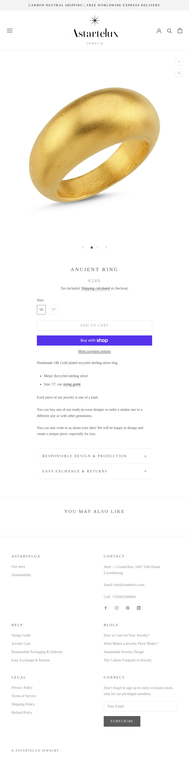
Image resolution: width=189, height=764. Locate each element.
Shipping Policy (23, 704)
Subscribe (122, 721)
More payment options (94, 351)
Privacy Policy (22, 688)
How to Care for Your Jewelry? (126, 635)
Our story (18, 567)
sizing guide (72, 384)
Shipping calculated (95, 288)
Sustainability (21, 575)
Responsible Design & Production (84, 456)
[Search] (169, 30)
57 (54, 309)
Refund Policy (22, 712)
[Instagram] (116, 608)
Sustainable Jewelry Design (124, 652)
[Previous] (82, 247)
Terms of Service (24, 696)
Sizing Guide (21, 635)
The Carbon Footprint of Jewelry (128, 660)
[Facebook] (105, 608)
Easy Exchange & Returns (74, 471)
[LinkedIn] (139, 608)
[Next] (106, 247)
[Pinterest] (128, 608)
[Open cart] (180, 30)
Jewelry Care (21, 644)
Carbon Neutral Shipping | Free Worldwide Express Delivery (94, 5)
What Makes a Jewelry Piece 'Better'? (131, 644)
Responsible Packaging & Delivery (37, 652)
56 (41, 309)
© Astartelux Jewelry (35, 750)
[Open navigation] (9, 31)
